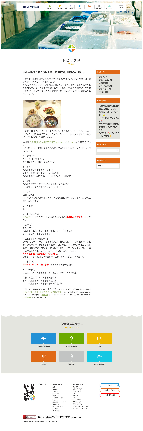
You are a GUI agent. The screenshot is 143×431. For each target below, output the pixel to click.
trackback (27, 297)
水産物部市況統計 (77, 389)
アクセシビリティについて (80, 408)
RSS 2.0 (45, 295)
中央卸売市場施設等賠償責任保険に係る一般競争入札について (109, 127)
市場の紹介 (56, 389)
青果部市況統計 (77, 391)
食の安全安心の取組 (58, 398)
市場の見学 (56, 404)
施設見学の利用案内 (58, 406)
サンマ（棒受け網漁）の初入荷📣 (109, 119)
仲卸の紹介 (55, 400)
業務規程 (75, 397)
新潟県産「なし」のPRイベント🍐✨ (108, 113)
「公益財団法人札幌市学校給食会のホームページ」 (52, 142)
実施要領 (27, 217)
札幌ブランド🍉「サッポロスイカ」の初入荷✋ (109, 134)
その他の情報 (103, 92)
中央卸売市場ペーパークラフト (81, 406)
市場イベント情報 (105, 89)
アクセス (55, 391)
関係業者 (75, 387)
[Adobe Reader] (53, 417)
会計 (54, 387)
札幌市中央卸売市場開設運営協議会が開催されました (109, 107)
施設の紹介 (55, 408)
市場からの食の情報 (106, 80)
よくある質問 (77, 399)
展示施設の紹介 (57, 410)
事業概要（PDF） (57, 384)
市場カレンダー (77, 402)
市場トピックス (77, 404)
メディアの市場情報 (106, 86)
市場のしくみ (56, 395)
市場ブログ (103, 77)
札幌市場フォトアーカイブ (59, 402)
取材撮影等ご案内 (78, 384)
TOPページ (43, 384)
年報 (74, 393)
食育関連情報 (103, 83)
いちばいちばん (57, 393)
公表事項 (75, 395)
